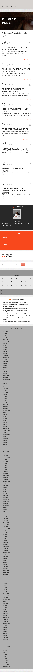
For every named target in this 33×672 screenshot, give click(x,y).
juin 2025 (5, 345)
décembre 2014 (6, 570)
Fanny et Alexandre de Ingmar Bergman (13, 90)
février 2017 (5, 519)
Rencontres (5, 243)
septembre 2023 (6, 379)
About (7, 7)
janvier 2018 (5, 497)
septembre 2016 (6, 529)
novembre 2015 (6, 548)
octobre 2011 (5, 645)
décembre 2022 (6, 387)
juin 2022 (5, 395)
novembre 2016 (6, 525)
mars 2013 (5, 611)
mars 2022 (5, 401)
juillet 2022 (5, 393)
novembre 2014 (6, 572)
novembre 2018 (6, 477)
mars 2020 (5, 446)
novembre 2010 (6, 666)
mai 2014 (5, 584)
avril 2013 (5, 609)
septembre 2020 (6, 434)
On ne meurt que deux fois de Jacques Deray (16, 70)
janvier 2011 (5, 663)
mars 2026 (5, 336)
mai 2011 (5, 655)
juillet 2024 (5, 361)
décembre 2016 (6, 523)
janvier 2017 (5, 521)
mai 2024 (5, 365)
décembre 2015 (6, 546)
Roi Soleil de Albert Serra (14, 148)
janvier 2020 (5, 450)
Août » (1, 294)
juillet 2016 (5, 532)
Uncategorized (6, 247)
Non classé (5, 241)
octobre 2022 (5, 389)
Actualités (5, 237)
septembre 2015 (6, 552)
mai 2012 (5, 631)
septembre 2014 (6, 576)
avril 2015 (5, 562)
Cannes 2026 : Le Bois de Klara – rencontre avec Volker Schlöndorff (17, 316)
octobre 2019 (5, 456)
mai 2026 (5, 334)
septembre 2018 (6, 481)
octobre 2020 (5, 432)
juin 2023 (5, 383)
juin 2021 (5, 416)
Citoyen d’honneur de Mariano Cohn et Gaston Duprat (14, 190)
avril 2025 (5, 349)
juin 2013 (5, 605)
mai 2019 (5, 466)
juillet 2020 (5, 438)
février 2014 (5, 590)
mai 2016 (5, 536)
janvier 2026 (5, 337)
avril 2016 (5, 538)
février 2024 (5, 371)
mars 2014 (5, 588)
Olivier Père (16, 222)
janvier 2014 (5, 592)
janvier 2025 (5, 353)
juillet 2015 (5, 556)
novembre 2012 (6, 619)
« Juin (1, 290)
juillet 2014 (5, 580)
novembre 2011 (6, 643)
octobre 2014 (5, 574)
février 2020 (5, 448)
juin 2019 (5, 464)
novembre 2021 (6, 406)
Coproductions (6, 239)
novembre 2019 (6, 454)
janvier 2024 (5, 373)
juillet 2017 (5, 509)
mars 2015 (5, 564)
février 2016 (5, 542)
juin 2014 (5, 582)
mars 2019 (5, 470)
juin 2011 (5, 653)
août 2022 (5, 391)
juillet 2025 (5, 343)
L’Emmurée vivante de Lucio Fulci (15, 110)
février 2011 (5, 661)
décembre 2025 (6, 339)
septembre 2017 (6, 505)
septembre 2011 (6, 647)
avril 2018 (5, 491)
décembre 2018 (6, 475)
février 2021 (5, 424)
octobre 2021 (5, 408)
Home (2, 7)
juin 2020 (5, 440)
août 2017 (5, 507)
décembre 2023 (6, 375)
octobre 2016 (5, 527)
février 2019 (5, 471)
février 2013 (5, 613)
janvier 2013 (5, 615)
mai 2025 (5, 347)
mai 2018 (5, 489)
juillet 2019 (5, 462)
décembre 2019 (6, 452)
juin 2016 (5, 534)
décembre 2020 (6, 428)
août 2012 (5, 625)
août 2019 (5, 460)
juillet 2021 (5, 414)
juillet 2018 (5, 485)
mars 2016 (5, 540)
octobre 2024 (5, 355)
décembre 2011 (6, 641)
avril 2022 (5, 399)
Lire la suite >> (27, 59)
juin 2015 (5, 558)
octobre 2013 (5, 598)
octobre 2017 (5, 503)
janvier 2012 (5, 639)
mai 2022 (5, 397)
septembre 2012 (6, 623)
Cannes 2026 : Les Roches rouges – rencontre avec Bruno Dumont (16, 321)
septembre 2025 (6, 341)
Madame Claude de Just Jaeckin (13, 169)
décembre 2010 (6, 665)
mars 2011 (5, 659)
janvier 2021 (5, 426)
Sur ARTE (5, 245)
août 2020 (5, 436)
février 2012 (5, 637)
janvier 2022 (5, 403)
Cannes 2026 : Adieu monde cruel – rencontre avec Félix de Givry (16, 314)
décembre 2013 (6, 594)
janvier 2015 (5, 568)
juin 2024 (5, 363)
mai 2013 (5, 607)
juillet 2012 (5, 627)
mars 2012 (5, 635)
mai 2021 (5, 418)
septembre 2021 (6, 410)
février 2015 (5, 566)
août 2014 (5, 578)
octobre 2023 (5, 377)
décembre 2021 (6, 404)
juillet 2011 (5, 651)
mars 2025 (5, 351)
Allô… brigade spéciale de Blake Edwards (14, 48)
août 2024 (5, 359)
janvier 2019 (5, 473)
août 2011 (5, 649)
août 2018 (5, 483)
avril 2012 (5, 633)
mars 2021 (5, 422)
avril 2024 (5, 367)
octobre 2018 (5, 479)
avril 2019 (5, 468)
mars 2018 (5, 493)
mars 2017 (5, 517)
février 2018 (5, 495)
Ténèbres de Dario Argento (15, 129)
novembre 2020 (6, 430)
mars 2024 (5, 369)
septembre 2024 (6, 357)
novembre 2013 (6, 596)
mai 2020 (5, 442)
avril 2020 (5, 444)
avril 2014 (5, 586)
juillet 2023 (5, 381)
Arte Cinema (14, 7)
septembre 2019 (6, 458)
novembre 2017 (6, 501)
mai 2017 (5, 513)
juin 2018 (5, 487)
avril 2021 (5, 420)
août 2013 (5, 601)
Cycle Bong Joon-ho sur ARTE (9, 306)
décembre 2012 (6, 617)
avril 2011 (5, 657)
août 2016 (5, 531)
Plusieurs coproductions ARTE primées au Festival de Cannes (15, 308)
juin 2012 (5, 629)
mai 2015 (5, 560)
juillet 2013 (5, 603)
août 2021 (5, 412)
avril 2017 (5, 515)
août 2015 (5, 554)
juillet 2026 (5, 332)
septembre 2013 (6, 599)
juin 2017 (5, 511)
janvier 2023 (5, 385)
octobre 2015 (5, 550)
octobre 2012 (5, 621)
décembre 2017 (6, 499)
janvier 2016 (5, 544)
